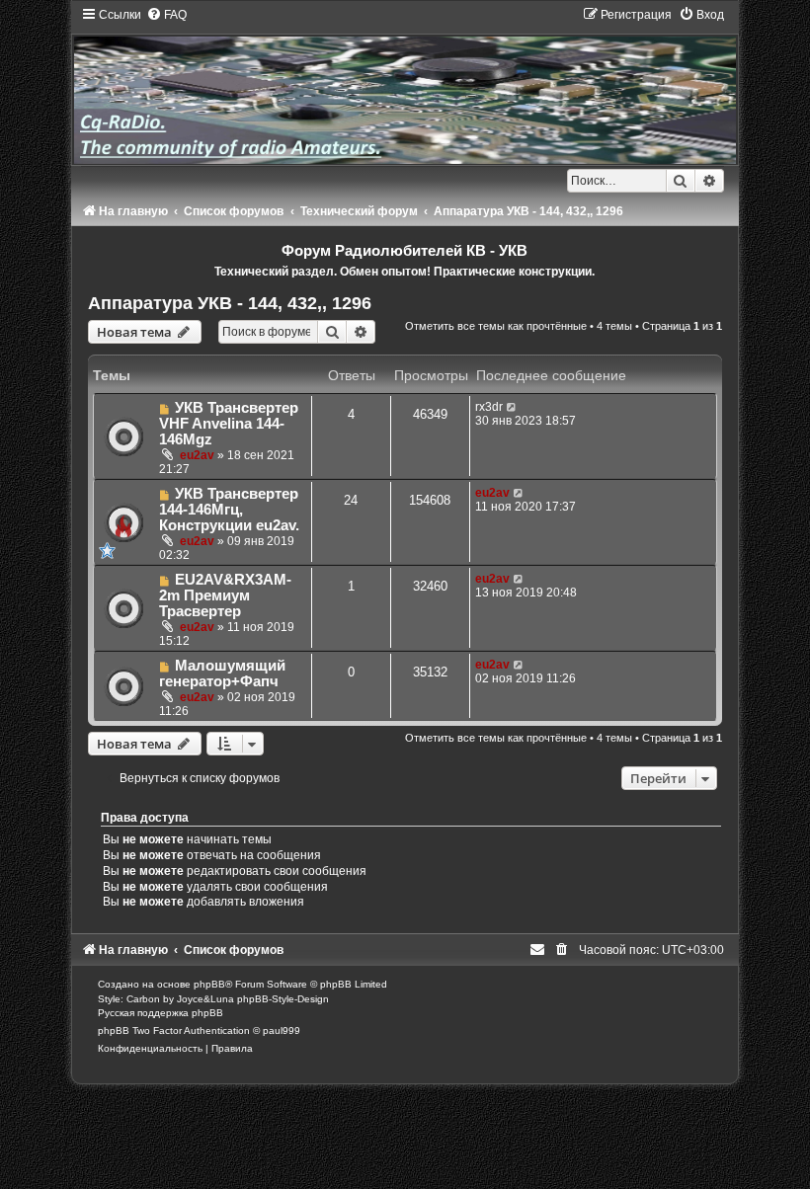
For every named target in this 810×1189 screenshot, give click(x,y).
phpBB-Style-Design (283, 998)
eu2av (197, 455)
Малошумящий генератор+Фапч (222, 673)
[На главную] (404, 85)
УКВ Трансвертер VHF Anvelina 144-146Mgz (228, 423)
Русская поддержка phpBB (160, 1012)
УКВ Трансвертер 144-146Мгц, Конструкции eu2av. (229, 509)
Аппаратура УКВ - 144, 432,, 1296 (229, 303)
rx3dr (489, 407)
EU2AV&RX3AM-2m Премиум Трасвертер (225, 595)
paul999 (281, 1030)
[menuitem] (166, 15)
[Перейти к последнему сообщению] (512, 407)
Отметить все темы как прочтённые (496, 326)
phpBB (209, 984)
